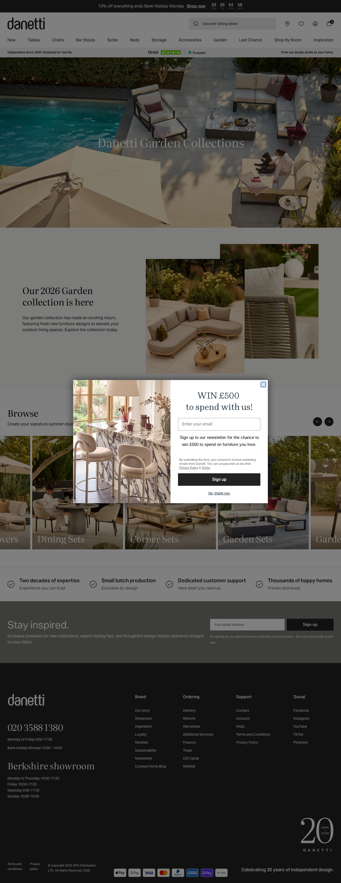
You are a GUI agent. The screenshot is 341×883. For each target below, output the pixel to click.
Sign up (219, 479)
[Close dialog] (263, 384)
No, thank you (219, 493)
